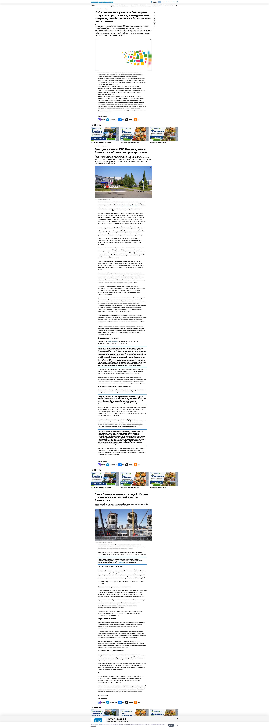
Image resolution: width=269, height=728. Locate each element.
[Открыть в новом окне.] (101, 119)
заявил (121, 562)
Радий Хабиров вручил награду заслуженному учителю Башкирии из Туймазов (118, 5)
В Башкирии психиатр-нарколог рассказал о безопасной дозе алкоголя (141, 5)
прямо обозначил (113, 341)
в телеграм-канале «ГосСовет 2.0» (128, 206)
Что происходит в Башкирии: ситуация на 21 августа (162, 5)
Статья (93, 5)
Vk (159, 2)
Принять (171, 725)
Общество (97, 9)
